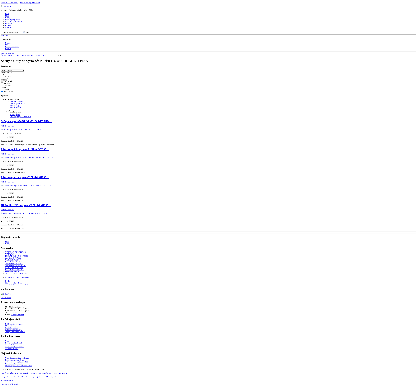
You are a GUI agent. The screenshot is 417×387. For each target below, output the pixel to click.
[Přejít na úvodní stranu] (7, 6)
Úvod (3, 55)
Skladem (7, 77)
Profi (7, 242)
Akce (6, 79)
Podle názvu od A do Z (17, 103)
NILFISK (8, 92)
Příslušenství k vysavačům (14, 364)
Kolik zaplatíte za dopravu (14, 324)
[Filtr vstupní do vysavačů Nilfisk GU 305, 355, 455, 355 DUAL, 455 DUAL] (28, 158)
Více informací (6, 298)
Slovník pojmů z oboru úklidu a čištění (18, 366)
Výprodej (7, 85)
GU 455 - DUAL (51, 55)
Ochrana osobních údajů (13, 330)
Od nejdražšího (15, 105)
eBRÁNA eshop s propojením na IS (32, 377)
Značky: (4, 87)
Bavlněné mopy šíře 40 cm (14, 360)
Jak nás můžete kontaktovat (14, 347)
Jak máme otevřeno (11, 349)
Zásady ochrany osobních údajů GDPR (44, 373)
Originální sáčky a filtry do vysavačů (17, 55)
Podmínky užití (24, 373)
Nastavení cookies (7, 380)
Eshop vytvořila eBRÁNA (10, 377)
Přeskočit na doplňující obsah (30, 3)
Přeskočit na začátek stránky (10, 384)
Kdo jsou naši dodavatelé (13, 343)
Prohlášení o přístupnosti (9, 373)
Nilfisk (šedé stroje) (37, 55)
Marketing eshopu (52, 377)
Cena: (3, 75)
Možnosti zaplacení (11, 326)
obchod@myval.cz (17, 315)
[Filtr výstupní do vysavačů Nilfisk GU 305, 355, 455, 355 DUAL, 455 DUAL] (29, 186)
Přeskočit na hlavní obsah (9, 3)
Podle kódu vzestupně (17, 101)
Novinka (7, 83)
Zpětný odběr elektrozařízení (15, 332)
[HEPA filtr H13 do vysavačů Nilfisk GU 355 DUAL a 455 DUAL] (25, 213)
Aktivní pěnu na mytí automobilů (16, 362)
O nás (7, 341)
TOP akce (7, 81)
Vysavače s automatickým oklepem (17, 358)
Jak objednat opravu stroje (14, 345)
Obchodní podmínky (12, 328)
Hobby (7, 244)
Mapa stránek (63, 373)
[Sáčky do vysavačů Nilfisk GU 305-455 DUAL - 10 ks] (21, 130)
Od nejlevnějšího (15, 107)
